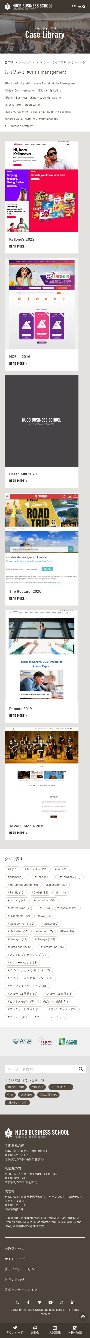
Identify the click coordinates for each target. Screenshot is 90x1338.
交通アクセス (14, 1248)
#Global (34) (40, 892)
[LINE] (39, 1302)
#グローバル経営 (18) (59, 993)
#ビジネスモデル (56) (22, 1001)
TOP (10, 62)
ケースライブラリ (55, 62)
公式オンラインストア (21, 1290)
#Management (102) (21, 923)
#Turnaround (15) (52, 947)
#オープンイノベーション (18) (27, 986)
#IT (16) (45, 908)
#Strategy (31, 119)
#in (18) (60, 892)
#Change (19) (44, 877)
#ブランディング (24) (63, 1009)
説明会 (35, 1332)
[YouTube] (50, 1302)
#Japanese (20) (67, 908)
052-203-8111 (19, 1155)
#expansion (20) (56, 884)
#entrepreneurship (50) (23, 884)
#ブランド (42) (17, 1017)
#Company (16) (70, 877)
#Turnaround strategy (19, 126)
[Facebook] (28, 1302)
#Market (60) (50, 923)
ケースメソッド (29, 62)
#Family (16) (16, 892)
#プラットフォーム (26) (50, 1017)
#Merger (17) (44, 931)
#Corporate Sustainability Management (51, 83)
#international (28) (20, 908)
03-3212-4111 (19, 1178)
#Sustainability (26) (20, 947)
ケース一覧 (79, 62)
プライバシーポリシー (21, 1269)
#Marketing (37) (18, 931)
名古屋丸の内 (14, 1145)
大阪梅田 (11, 1191)
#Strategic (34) (17, 939)
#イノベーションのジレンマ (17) (29, 970)
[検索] (81, 1069)
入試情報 (55, 1332)
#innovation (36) (45, 900)
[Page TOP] (83, 1317)
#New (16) (67, 931)
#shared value (14, 119)
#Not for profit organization (23, 104)
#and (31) (61, 869)
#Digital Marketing (49, 90)
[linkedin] (72, 1302)
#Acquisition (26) (36, 869)
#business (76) (17, 877)
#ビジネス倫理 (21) (55, 1001)
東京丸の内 (13, 1168)
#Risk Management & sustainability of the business (38, 111)
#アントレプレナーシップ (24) (27, 954)
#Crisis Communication (20, 90)
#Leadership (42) (19, 916)
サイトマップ (14, 1259)
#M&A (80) (44, 916)
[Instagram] (61, 1302)
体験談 (75, 1332)
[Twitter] (17, 1302)
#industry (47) (17, 900)
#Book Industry (14, 83)
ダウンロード (14, 1332)
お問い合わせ (14, 1279)
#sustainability (48, 119)
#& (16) (12, 869)
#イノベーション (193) (22, 962)
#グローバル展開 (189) (22, 993)
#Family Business (16, 97)
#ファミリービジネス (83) (24, 1009)
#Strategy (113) (45, 939)
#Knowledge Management (46, 97)
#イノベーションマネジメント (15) (30, 978)
